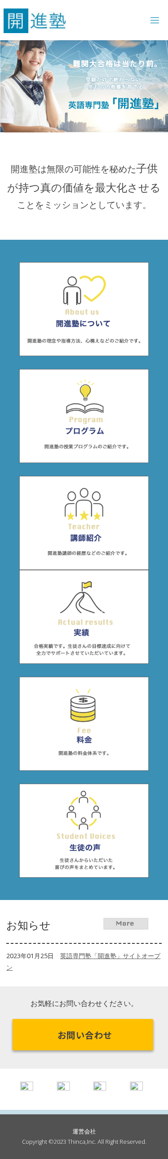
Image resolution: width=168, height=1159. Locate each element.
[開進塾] (35, 20)
